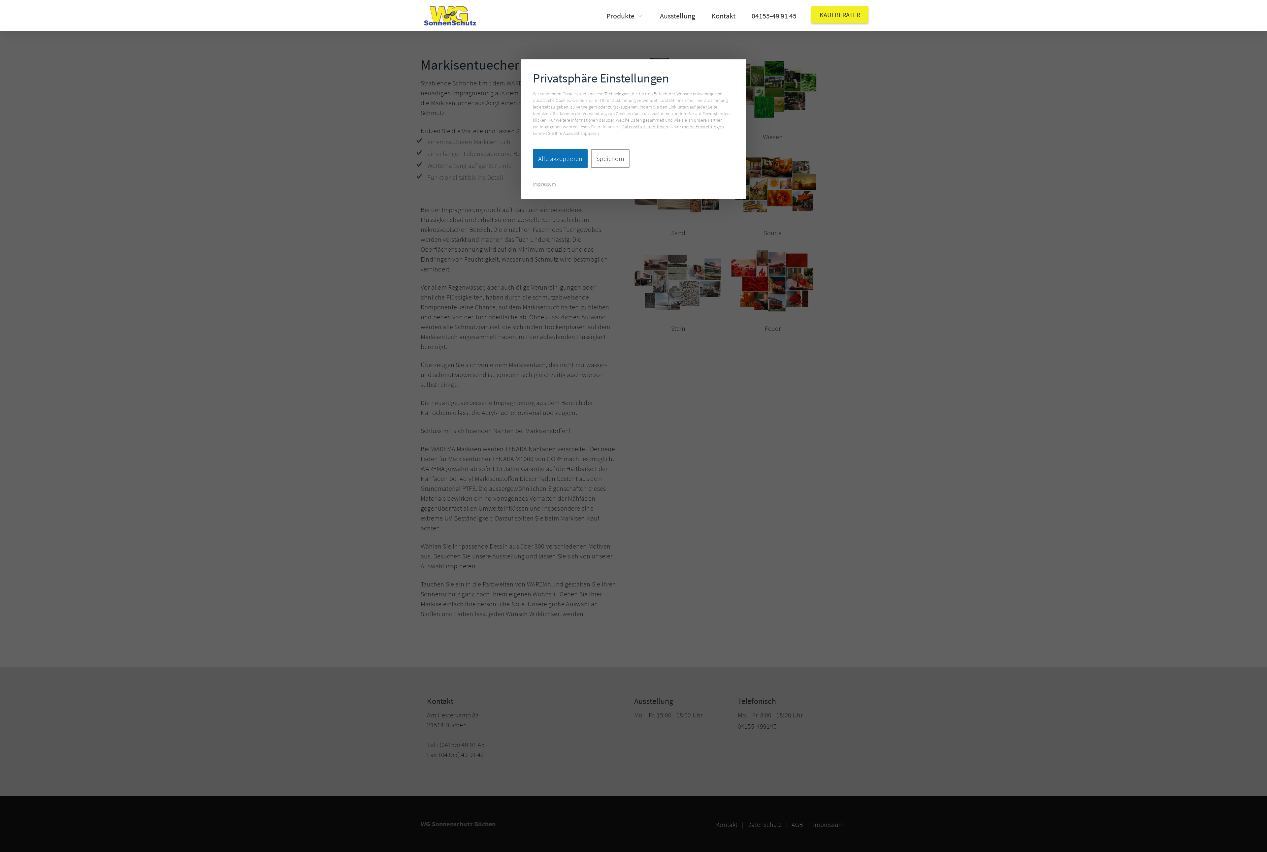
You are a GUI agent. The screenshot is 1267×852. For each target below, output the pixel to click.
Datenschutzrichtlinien (645, 126)
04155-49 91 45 (774, 15)
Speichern (610, 158)
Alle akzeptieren (560, 158)
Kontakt (723, 15)
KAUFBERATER (840, 15)
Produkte (620, 15)
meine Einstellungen (703, 126)
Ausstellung (677, 15)
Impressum (544, 184)
